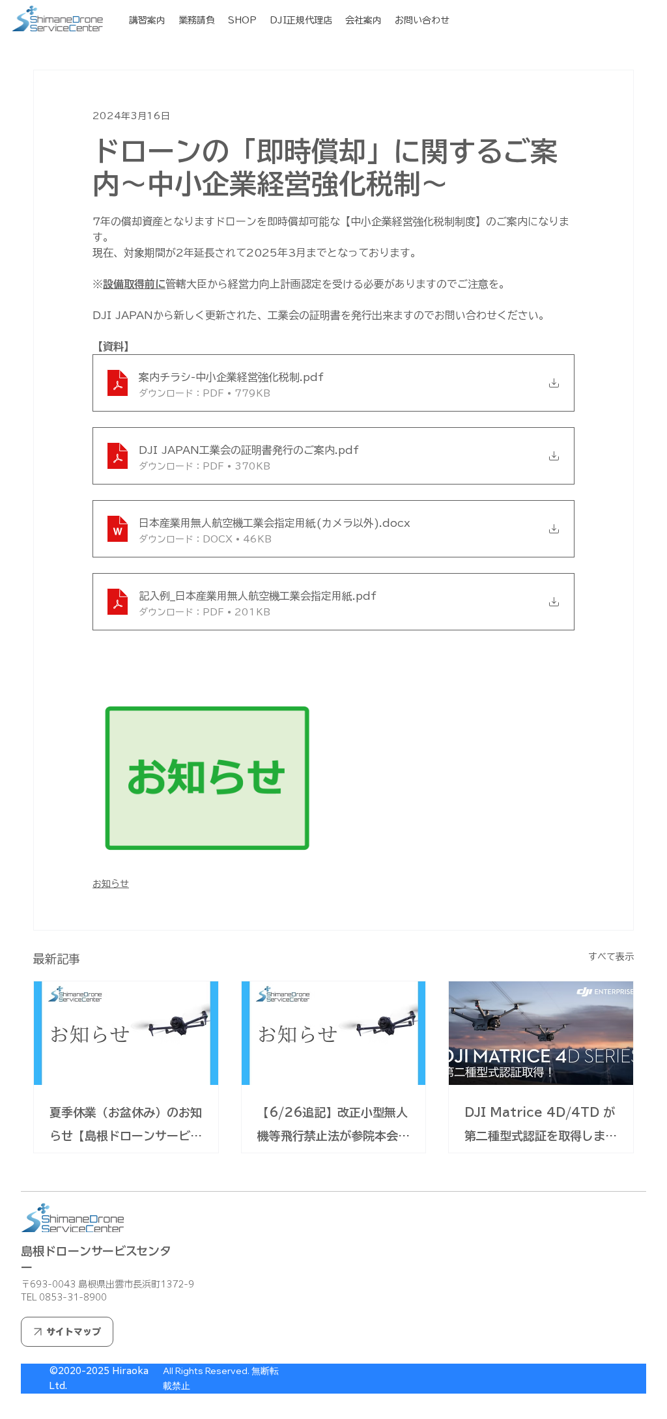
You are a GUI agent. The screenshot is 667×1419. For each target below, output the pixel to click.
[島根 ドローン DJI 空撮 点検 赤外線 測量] (126, 1033)
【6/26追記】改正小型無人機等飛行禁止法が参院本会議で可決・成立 (333, 1126)
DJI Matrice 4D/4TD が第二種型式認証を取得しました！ (540, 1126)
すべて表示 (611, 956)
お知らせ (110, 883)
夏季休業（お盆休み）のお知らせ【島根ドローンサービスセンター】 (126, 1126)
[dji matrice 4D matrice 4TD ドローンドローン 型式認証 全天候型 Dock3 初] (541, 1033)
